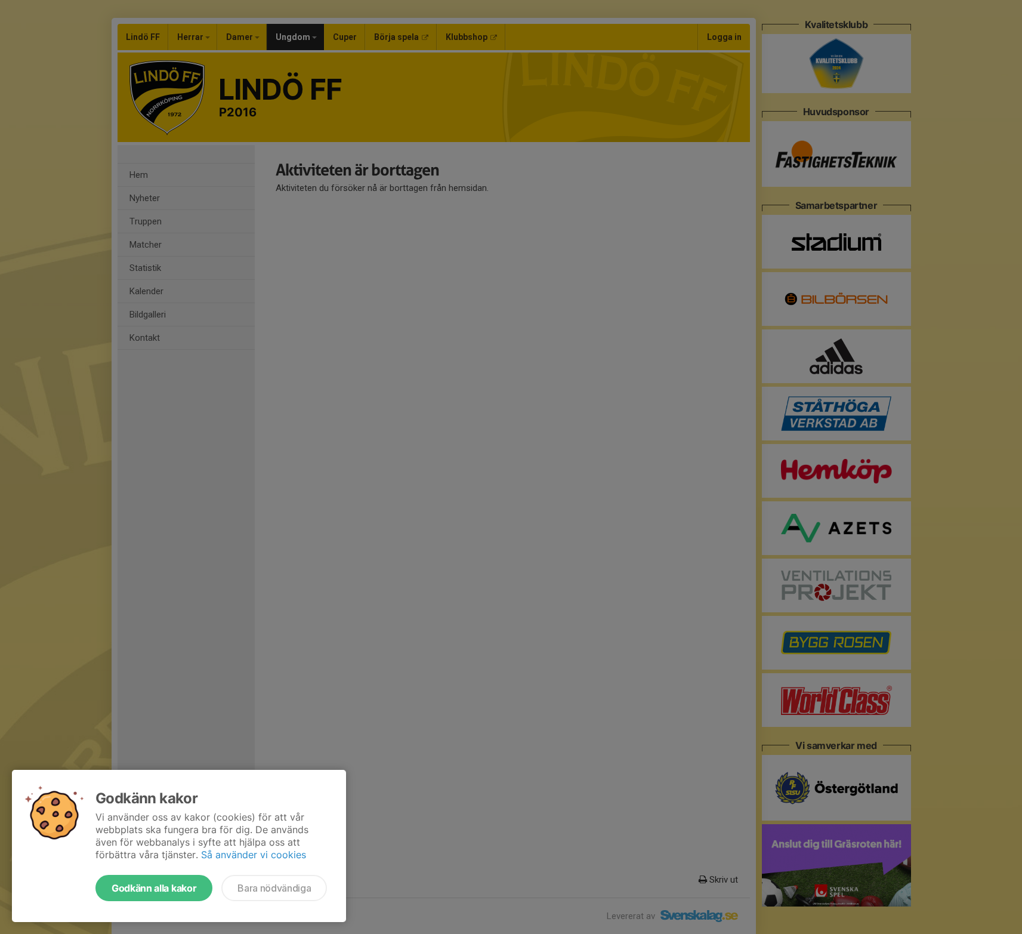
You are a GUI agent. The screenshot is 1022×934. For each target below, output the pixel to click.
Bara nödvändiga (274, 888)
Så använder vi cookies (253, 855)
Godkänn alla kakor (154, 888)
